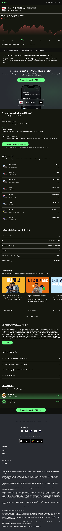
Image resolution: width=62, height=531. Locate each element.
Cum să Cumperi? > (28, 50)
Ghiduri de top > (40, 50)
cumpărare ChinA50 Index (40, 147)
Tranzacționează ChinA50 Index (31, 80)
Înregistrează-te (4, 44)
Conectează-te (51, 2)
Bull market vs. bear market (11, 295)
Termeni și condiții (20, 510)
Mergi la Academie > (32, 316)
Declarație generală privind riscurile (9, 510)
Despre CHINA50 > (14, 50)
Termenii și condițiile (33, 502)
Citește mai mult (7, 310)
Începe (7, 342)
